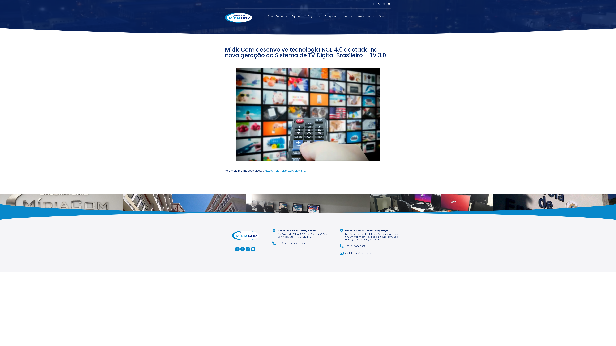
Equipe (296, 16)
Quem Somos (276, 16)
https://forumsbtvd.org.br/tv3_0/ (285, 171)
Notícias (348, 16)
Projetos (312, 16)
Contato (384, 16)
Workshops (364, 16)
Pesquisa (330, 16)
